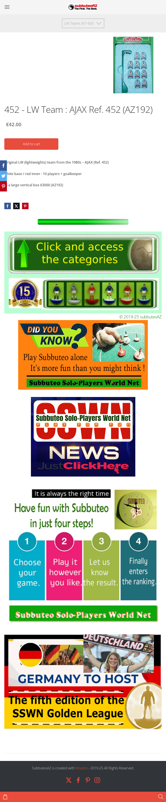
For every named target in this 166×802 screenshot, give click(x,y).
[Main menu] (7, 7)
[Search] (161, 797)
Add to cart (31, 144)
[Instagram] (97, 780)
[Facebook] (78, 780)
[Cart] (5, 797)
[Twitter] (68, 780)
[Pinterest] (87, 780)
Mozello (81, 768)
